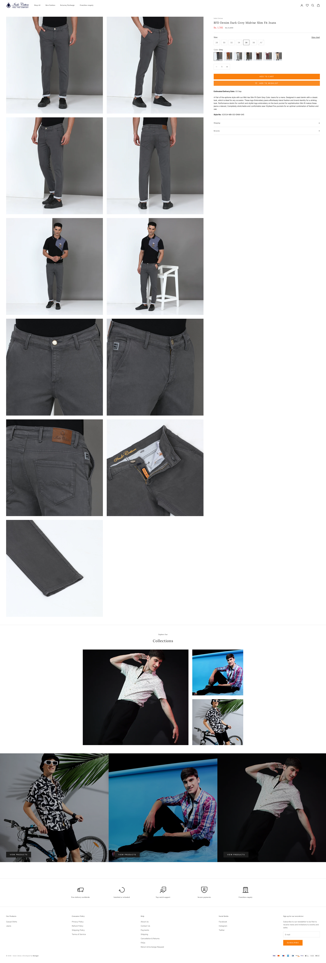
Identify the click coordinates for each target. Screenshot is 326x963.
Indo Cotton (218, 18)
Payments (145, 930)
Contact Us (145, 926)
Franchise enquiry (86, 5)
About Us (144, 922)
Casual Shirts (11, 922)
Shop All (37, 5)
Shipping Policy (78, 930)
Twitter (222, 930)
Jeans (8, 926)
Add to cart (267, 76)
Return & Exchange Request (152, 947)
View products (18, 855)
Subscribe (293, 943)
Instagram (223, 926)
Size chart (315, 37)
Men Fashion (50, 5)
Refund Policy (77, 926)
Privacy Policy (78, 922)
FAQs (143, 943)
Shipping (144, 934)
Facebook (223, 922)
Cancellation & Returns (150, 938)
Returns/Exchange (67, 5)
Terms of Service (79, 934)
